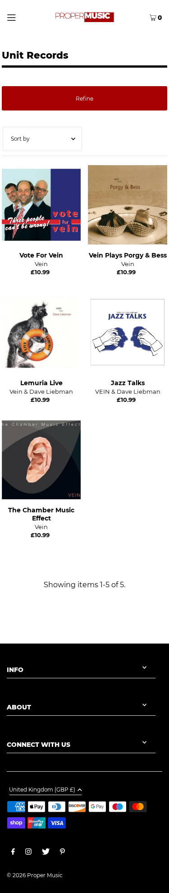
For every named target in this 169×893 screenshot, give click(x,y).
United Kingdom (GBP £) (42, 790)
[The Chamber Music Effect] (41, 460)
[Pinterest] (62, 852)
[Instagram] (28, 852)
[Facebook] (13, 852)
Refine (84, 98)
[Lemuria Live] (41, 332)
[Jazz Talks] (127, 332)
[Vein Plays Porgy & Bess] (127, 204)
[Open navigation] (21, 17)
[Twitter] (46, 852)
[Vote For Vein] (41, 204)
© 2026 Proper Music (35, 875)
